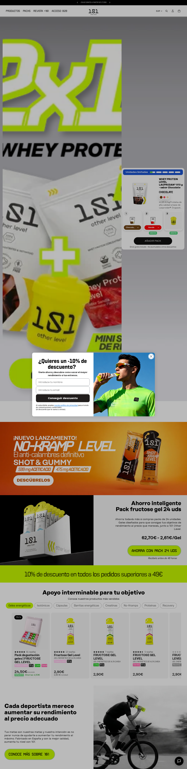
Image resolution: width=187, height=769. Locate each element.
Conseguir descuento (63, 398)
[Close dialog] (151, 356)
